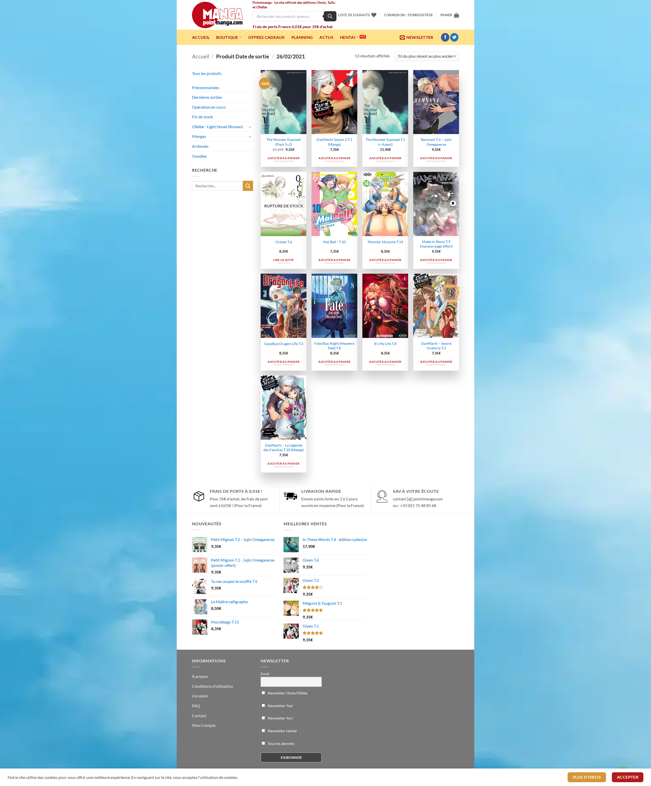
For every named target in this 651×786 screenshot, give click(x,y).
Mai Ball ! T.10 (334, 242)
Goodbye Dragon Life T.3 (283, 343)
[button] (408, 15)
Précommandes (205, 87)
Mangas (199, 136)
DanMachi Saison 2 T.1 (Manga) (334, 141)
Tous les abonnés (280, 743)
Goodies (199, 156)
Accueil (201, 37)
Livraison (200, 695)
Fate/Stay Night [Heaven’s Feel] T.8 (334, 345)
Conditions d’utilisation (212, 686)
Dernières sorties (207, 97)
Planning (302, 37)
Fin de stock (202, 116)
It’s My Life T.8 (385, 343)
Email (265, 674)
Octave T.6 (283, 242)
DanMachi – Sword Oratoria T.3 (436, 345)
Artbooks (200, 146)
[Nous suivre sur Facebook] (445, 37)
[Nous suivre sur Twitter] (454, 37)
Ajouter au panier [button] (284, 158)
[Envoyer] (248, 186)
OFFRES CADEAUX (266, 37)
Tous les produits (206, 73)
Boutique (227, 37)
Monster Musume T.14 (385, 242)
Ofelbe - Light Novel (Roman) (217, 126)
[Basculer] (250, 127)
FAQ (196, 705)
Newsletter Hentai (282, 731)
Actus (326, 37)
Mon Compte (203, 725)
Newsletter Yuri (280, 718)
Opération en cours (209, 107)
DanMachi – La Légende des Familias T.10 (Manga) (283, 447)
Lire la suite (283, 259)
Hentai (347, 37)
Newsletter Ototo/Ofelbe (287, 693)
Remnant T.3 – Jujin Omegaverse (436, 141)
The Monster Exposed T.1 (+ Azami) (385, 141)
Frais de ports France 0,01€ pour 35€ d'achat (293, 26)
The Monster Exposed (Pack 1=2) (284, 141)
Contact (199, 715)
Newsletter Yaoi (280, 705)
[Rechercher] (330, 16)
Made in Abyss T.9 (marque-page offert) (436, 244)
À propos (200, 676)
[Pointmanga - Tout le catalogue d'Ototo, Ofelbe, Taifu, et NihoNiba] (217, 15)
